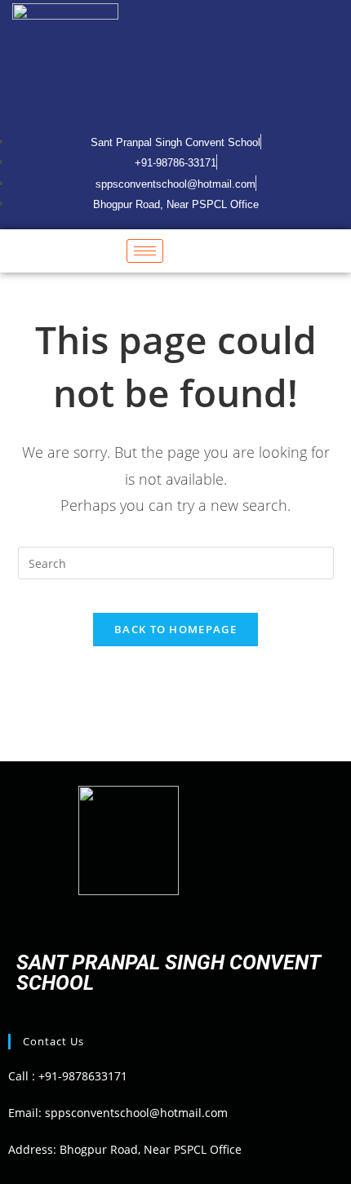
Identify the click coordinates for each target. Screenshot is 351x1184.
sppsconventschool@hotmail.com (135, 1112)
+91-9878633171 (82, 1076)
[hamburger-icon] (145, 251)
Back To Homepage (175, 629)
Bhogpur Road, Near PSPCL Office (151, 1149)
